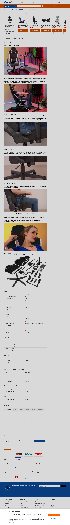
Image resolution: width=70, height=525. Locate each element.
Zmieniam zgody (54, 518)
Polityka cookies (11, 522)
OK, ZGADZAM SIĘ (54, 515)
